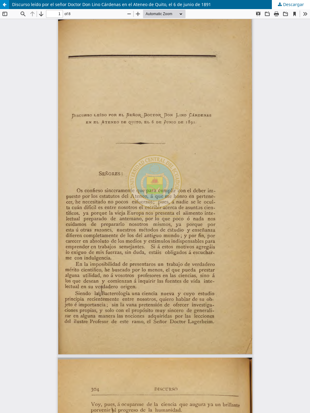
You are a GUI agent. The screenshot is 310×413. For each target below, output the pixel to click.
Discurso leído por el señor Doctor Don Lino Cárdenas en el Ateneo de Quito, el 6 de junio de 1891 (111, 4)
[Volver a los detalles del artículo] (4, 4)
